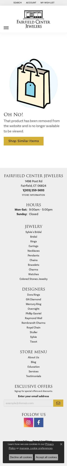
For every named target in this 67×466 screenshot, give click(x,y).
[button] (17, 3)
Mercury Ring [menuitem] (33, 304)
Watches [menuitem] (33, 274)
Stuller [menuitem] (33, 332)
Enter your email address (33, 396)
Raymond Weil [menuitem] (33, 318)
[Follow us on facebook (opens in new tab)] (38, 422)
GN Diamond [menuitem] (33, 299)
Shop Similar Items (23, 141)
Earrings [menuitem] (33, 246)
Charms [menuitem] (33, 269)
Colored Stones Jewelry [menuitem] (33, 279)
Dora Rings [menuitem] (33, 295)
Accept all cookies (46, 457)
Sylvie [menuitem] (33, 337)
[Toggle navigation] (6, 26)
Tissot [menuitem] (33, 341)
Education (34, 367)
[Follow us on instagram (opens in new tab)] (28, 422)
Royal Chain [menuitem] (33, 327)
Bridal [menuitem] (33, 237)
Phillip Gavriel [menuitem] (33, 313)
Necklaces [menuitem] (34, 251)
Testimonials (33, 376)
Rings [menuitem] (33, 241)
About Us (33, 357)
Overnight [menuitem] (33, 309)
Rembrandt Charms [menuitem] (33, 323)
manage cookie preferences (36, 448)
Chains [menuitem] (34, 260)
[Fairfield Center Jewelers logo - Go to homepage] (33, 19)
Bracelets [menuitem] (33, 265)
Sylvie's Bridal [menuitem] (33, 232)
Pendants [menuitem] (33, 255)
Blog (33, 362)
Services (34, 371)
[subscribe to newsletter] (58, 403)
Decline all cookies (21, 457)
